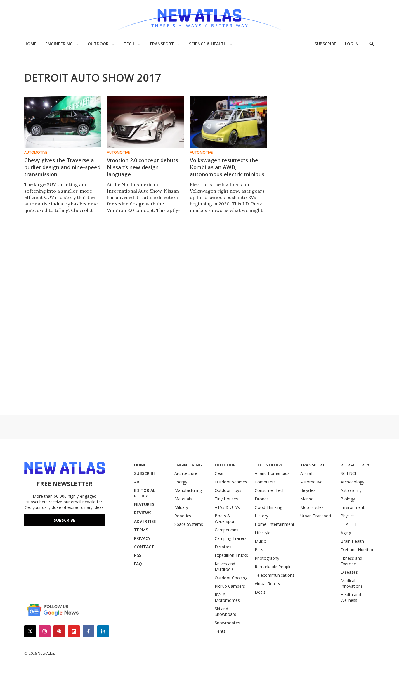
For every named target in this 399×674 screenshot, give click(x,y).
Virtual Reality (267, 583)
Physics (348, 516)
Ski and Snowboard (225, 611)
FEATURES (144, 504)
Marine (306, 499)
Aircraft (307, 473)
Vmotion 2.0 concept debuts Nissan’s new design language (142, 167)
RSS (137, 555)
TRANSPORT (161, 43)
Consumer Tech (270, 490)
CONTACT (144, 546)
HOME (30, 43)
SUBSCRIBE (325, 43)
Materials (183, 499)
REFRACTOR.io (355, 465)
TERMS (141, 530)
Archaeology (352, 482)
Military (181, 507)
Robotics (182, 516)
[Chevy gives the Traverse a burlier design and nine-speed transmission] (62, 122)
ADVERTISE (145, 521)
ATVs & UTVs (227, 507)
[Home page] (199, 17)
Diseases (349, 572)
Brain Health (352, 541)
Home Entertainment (274, 524)
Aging (346, 532)
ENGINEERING (59, 43)
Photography (267, 558)
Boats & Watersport (225, 518)
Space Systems (188, 524)
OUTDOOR (98, 43)
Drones (262, 499)
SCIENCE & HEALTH (208, 43)
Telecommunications (274, 575)
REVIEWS (142, 513)
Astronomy (351, 490)
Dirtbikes (223, 546)
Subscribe (64, 520)
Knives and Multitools (225, 566)
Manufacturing (188, 490)
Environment (353, 507)
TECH (129, 43)
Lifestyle (262, 532)
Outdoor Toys (228, 490)
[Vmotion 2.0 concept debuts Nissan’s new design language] (145, 122)
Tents (220, 631)
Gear (219, 473)
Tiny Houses (226, 499)
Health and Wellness (351, 597)
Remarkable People (273, 566)
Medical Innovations (352, 583)
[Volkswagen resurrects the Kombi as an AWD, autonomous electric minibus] (228, 122)
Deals (260, 592)
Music (260, 541)
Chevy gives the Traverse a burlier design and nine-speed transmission (62, 167)
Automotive (35, 152)
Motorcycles (312, 507)
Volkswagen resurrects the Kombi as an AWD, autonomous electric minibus (227, 167)
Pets (259, 549)
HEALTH (348, 524)
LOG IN (352, 43)
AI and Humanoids (272, 473)
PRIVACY (142, 538)
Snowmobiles (227, 622)
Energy (180, 482)
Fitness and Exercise (351, 560)
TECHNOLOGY (268, 465)
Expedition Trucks (231, 555)
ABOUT (141, 482)
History (261, 516)
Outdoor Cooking (231, 577)
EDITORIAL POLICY (144, 493)
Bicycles (307, 490)
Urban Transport (316, 516)
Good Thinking (268, 507)
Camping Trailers (231, 538)
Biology (348, 499)
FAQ (138, 563)
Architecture (185, 473)
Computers (265, 482)
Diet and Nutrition (357, 549)
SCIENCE (349, 473)
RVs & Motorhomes (227, 597)
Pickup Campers (230, 586)
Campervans (226, 530)
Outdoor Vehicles (231, 482)
